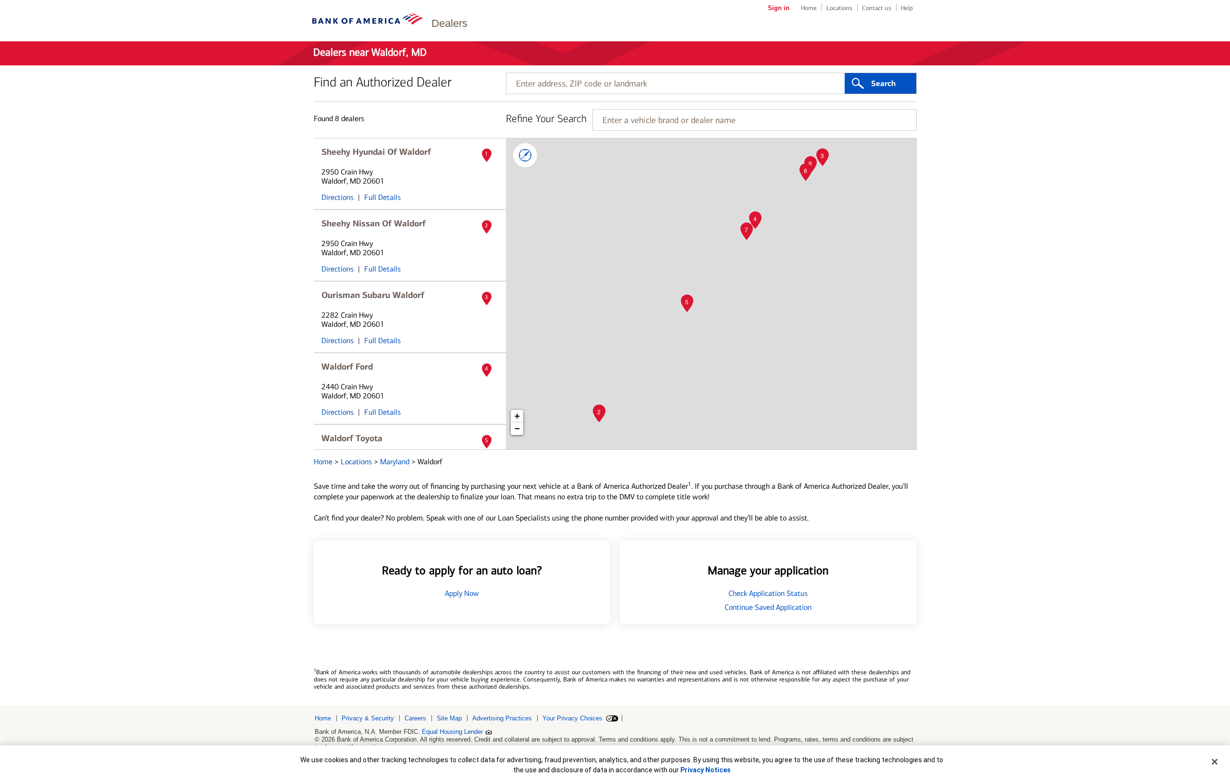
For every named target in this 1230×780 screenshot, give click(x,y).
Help (907, 8)
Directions (337, 197)
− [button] (517, 428)
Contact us (876, 8)
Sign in (778, 8)
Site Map (449, 718)
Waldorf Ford (347, 366)
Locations (839, 8)
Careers (415, 718)
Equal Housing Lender (452, 731)
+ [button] (517, 416)
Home (809, 8)
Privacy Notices (705, 770)
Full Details (382, 197)
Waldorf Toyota (351, 438)
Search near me (525, 155)
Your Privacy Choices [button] (572, 718)
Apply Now (462, 593)
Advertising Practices (502, 718)
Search (883, 83)
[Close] (1214, 761)
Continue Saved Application (768, 607)
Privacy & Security (368, 718)
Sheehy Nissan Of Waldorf (373, 223)
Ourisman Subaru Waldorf (372, 295)
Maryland (395, 461)
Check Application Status (768, 593)
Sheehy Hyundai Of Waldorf (376, 152)
